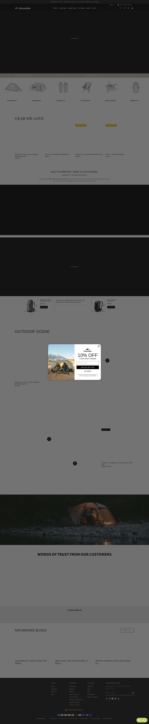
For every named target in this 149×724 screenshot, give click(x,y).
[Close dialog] (99, 346)
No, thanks (87, 371)
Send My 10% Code (88, 367)
